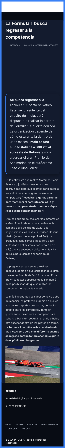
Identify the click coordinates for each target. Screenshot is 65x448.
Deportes (53, 45)
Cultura (19, 424)
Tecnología (11, 429)
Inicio (8, 424)
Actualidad (41, 45)
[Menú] (58, 6)
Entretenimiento (49, 424)
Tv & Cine (25, 429)
